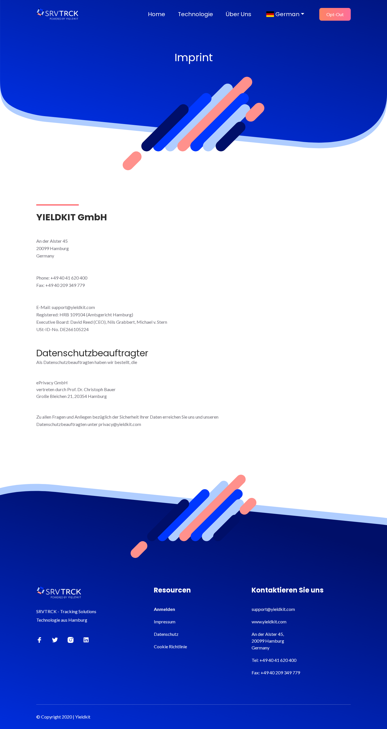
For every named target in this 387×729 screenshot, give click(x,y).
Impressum (164, 621)
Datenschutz (166, 634)
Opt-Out (335, 14)
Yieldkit (82, 716)
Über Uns (238, 14)
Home (156, 14)
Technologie (195, 14)
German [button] (286, 14)
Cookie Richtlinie (170, 646)
